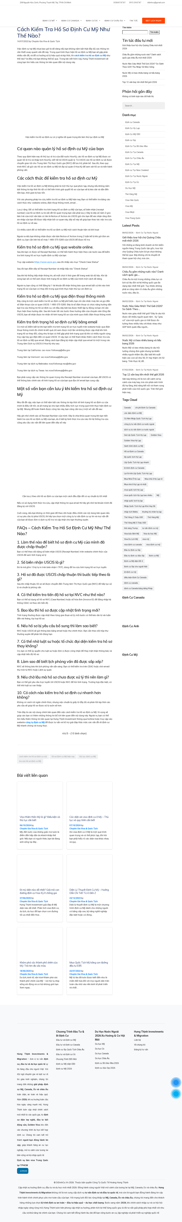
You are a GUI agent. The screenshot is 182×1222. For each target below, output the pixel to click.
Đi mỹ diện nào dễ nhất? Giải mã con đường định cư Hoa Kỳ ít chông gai (39, 891)
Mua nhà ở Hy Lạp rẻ (153, 479)
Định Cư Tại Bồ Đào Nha (136, 146)
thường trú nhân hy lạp (152, 512)
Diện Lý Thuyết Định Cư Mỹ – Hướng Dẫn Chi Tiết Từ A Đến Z (89, 891)
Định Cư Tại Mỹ (132, 164)
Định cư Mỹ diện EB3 (65, 1064)
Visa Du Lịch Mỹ (131, 539)
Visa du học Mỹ (150, 533)
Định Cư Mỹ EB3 (132, 134)
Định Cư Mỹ (49, 20)
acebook (23, 1171)
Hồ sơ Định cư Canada (134, 451)
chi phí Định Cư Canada (145, 407)
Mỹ (158, 495)
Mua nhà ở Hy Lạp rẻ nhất (135, 484)
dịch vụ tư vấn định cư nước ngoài (139, 429)
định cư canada (131, 583)
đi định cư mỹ (130, 572)
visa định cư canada (133, 544)
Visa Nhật (129, 212)
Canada (127, 407)
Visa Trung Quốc (132, 218)
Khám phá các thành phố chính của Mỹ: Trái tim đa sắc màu (38, 964)
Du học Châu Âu (102, 1058)
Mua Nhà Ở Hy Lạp (132, 479)
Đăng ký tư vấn (141, 1049)
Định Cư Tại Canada (134, 152)
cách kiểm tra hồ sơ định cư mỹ (33, 756)
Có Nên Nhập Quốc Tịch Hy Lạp (137, 418)
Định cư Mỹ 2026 (64, 1068)
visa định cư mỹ (153, 544)
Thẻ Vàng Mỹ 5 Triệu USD (135, 523)
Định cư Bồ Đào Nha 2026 (107, 1063)
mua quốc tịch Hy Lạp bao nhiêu (138, 495)
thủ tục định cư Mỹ (87, 756)
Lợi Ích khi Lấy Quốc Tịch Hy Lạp (138, 473)
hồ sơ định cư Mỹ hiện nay (63, 756)
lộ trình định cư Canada (134, 468)
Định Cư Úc (92, 20)
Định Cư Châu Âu (114, 20)
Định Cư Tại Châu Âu (134, 158)
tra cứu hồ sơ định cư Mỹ (30, 761)
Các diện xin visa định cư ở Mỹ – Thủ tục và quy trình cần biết (89, 818)
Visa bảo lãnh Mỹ (131, 533)
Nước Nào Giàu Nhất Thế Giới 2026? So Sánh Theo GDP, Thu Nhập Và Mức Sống (143, 65)
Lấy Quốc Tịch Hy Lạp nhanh (136, 462)
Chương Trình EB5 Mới (66, 1059)
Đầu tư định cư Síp (132, 550)
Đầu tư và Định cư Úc (66, 1054)
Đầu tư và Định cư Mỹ (66, 1040)
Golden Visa (156, 435)
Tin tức (134, 20)
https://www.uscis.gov (45, 262)
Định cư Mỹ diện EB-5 (133, 561)
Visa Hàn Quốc (132, 200)
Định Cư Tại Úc (132, 182)
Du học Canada (102, 1053)
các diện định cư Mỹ (133, 413)
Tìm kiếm (127, 27)
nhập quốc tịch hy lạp (133, 501)
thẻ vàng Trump (131, 528)
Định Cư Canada (70, 20)
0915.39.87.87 (135, 2)
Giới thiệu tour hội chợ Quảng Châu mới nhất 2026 (142, 47)
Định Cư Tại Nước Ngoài (136, 176)
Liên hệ (137, 1040)
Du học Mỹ (100, 1044)
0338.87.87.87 (119, 2)
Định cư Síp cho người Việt (135, 566)
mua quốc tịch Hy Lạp (133, 490)
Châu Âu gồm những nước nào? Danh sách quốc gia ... (142, 273)
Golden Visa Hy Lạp (132, 440)
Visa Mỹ (129, 206)
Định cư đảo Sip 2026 (105, 1068)
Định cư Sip (130, 140)
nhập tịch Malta (131, 512)
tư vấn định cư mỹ (150, 528)
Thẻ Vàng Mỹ (131, 194)
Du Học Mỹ (130, 188)
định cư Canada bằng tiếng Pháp (138, 588)
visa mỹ (145, 539)
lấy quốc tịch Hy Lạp (133, 457)
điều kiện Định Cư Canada (135, 577)
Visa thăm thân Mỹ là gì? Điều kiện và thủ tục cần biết (40, 818)
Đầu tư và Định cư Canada (68, 1044)
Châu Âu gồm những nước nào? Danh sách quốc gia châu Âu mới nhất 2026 (141, 56)
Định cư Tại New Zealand (137, 170)
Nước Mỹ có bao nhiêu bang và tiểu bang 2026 (141, 74)
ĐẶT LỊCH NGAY (153, 20)
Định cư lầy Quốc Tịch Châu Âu (70, 1049)
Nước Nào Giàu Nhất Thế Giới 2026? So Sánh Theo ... (142, 307)
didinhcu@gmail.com (156, 2)
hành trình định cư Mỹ (133, 446)
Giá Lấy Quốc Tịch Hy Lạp (135, 435)
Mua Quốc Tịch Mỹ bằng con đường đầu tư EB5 (88, 964)
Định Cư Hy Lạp (132, 128)
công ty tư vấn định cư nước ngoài (139, 424)
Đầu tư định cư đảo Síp (134, 555)
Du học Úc (99, 1048)
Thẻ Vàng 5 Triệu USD (133, 517)
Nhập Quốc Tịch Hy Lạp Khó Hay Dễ (139, 506)
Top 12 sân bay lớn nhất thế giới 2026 (139, 82)
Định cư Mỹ (154, 555)
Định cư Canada (132, 122)
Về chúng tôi (139, 1044)
